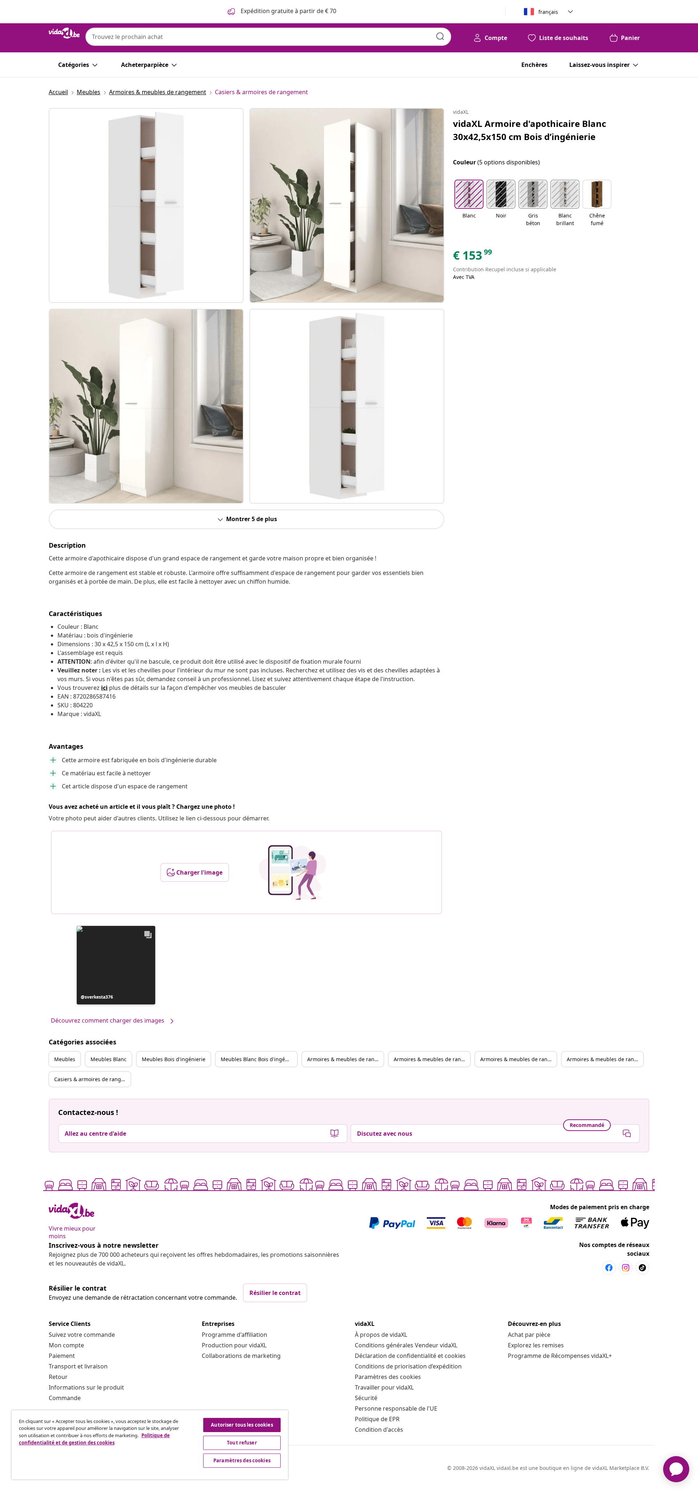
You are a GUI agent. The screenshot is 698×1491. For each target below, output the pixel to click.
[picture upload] (292, 872)
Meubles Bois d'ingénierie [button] (173, 1059)
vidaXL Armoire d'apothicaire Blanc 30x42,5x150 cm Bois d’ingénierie (529, 130)
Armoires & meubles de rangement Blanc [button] (432, 1059)
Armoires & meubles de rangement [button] (345, 1059)
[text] (473, 257)
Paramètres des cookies (388, 1377)
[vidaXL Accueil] (64, 33)
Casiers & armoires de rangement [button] (92, 1079)
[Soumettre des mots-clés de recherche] (440, 36)
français (548, 11)
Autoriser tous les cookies (242, 1425)
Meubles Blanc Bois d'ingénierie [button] (259, 1059)
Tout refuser (242, 1442)
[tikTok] (642, 1267)
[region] (150, 1444)
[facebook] (609, 1267)
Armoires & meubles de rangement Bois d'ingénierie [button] (518, 1059)
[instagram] (625, 1267)
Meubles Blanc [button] (109, 1059)
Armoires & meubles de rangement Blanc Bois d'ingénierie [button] (605, 1059)
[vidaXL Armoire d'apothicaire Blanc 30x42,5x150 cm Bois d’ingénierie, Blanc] (146, 205)
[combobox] (268, 37)
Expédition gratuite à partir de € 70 (287, 11)
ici (104, 688)
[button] (116, 965)
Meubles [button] (64, 1059)
